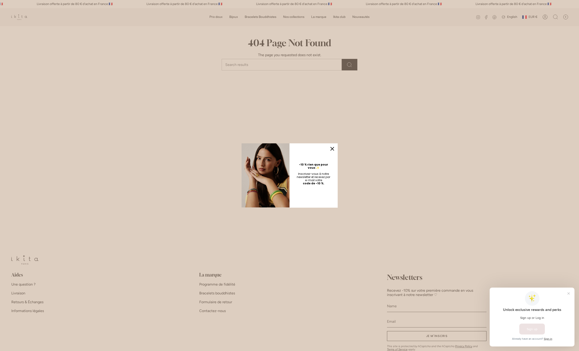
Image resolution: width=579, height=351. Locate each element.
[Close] (332, 148)
